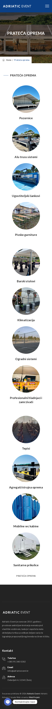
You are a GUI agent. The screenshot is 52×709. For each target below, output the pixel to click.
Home (8, 60)
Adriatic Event (33, 693)
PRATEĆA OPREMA (23, 75)
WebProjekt (34, 697)
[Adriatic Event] (17, 6)
